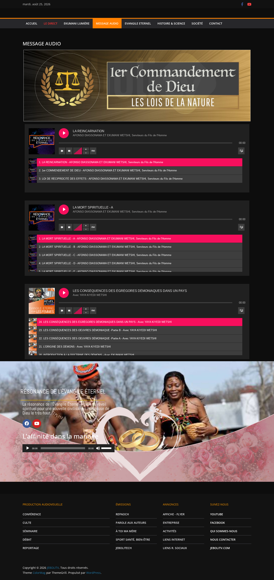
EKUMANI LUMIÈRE (76, 23)
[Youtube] (36, 423)
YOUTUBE (216, 514)
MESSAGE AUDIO (107, 23)
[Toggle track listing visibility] (241, 150)
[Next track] (69, 150)
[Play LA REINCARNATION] (64, 133)
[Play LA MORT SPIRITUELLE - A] (64, 210)
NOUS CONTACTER (222, 539)
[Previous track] (62, 150)
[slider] (107, 447)
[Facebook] (26, 423)
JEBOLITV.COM (220, 548)
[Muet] (98, 448)
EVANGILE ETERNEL (138, 23)
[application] (68, 448)
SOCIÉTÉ (197, 23)
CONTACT (215, 23)
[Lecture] (28, 448)
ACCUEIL (31, 23)
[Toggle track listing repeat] (93, 150)
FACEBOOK (217, 523)
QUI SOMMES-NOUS (223, 531)
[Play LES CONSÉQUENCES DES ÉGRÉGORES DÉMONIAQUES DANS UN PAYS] (64, 293)
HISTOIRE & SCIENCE (171, 23)
